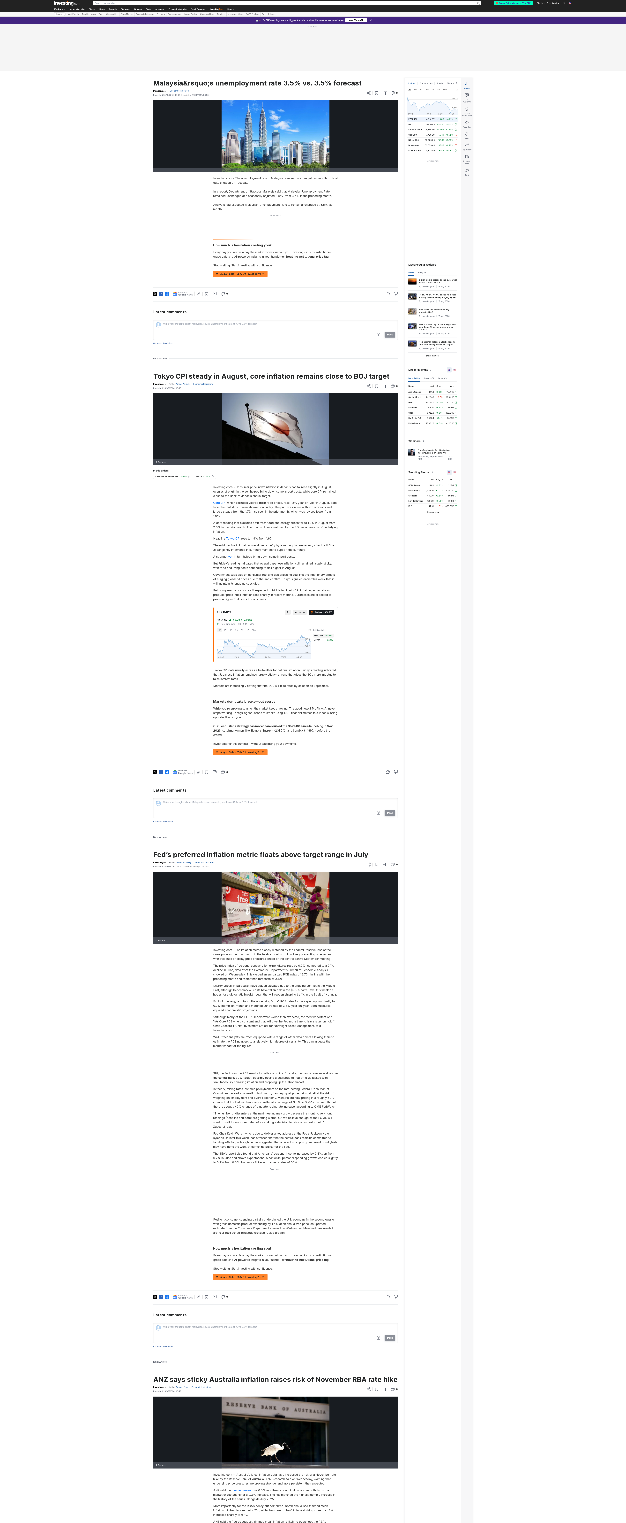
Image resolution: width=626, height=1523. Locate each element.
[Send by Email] (215, 246)
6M (236, 583)
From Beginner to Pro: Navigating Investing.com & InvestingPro (433, 404)
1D (220, 583)
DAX (410, 77)
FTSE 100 (412, 72)
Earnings (221, 14)
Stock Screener (198, 9)
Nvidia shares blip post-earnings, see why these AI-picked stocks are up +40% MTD (437, 280)
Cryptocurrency (174, 14)
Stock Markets (127, 14)
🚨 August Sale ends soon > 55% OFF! (513, 3)
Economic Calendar (178, 9)
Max (254, 583)
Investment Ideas (235, 14)
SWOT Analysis (252, 14)
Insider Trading (190, 14)
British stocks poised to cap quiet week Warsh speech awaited (438, 234)
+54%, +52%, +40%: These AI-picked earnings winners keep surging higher (437, 248)
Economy (161, 14)
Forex (101, 14)
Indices (411, 36)
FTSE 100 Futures (416, 103)
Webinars (414, 393)
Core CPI (219, 455)
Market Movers (418, 322)
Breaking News (89, 14)
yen (230, 509)
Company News (207, 14)
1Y (242, 583)
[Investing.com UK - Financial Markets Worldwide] (67, 3)
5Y (247, 583)
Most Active (414, 331)
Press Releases (269, 14)
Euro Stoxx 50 (415, 82)
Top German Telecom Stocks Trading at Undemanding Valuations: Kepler (437, 296)
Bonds (440, 36)
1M (231, 583)
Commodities (112, 14)
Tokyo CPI (233, 491)
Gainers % (429, 331)
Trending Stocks (418, 425)
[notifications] (564, 3)
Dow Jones (413, 98)
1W (225, 583)
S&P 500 (412, 87)
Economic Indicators (145, 14)
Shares (450, 36)
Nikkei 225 (413, 93)
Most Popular (73, 14)
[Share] (369, 46)
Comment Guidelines (163, 296)
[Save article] (377, 46)
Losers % (442, 331)
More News (432, 308)
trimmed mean (241, 1443)
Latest (59, 14)
